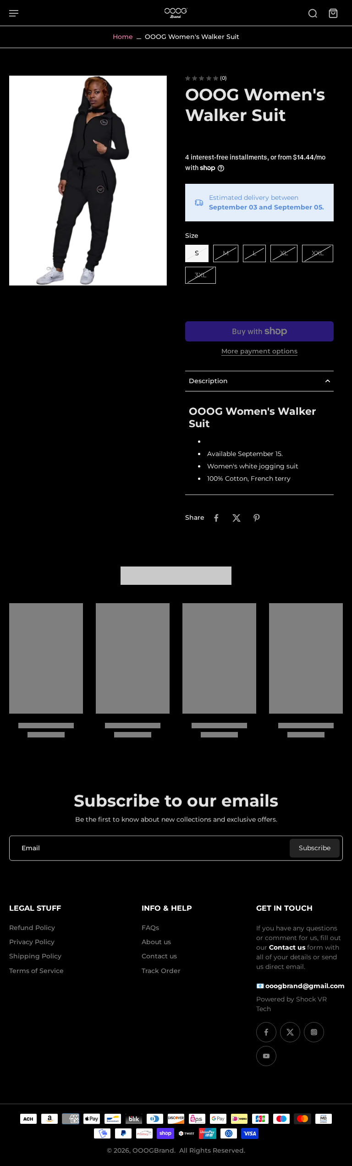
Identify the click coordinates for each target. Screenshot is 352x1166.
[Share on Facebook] (216, 518)
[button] (259, 303)
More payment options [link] (259, 351)
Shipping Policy (35, 956)
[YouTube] (266, 1056)
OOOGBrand (153, 1150)
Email (31, 848)
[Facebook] (266, 1032)
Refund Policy (32, 928)
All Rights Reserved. (212, 1150)
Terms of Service (36, 971)
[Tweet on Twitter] (236, 518)
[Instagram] (314, 1032)
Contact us (159, 956)
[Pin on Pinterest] (257, 518)
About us (156, 942)
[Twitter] (290, 1032)
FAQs (150, 928)
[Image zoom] (88, 181)
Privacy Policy (32, 942)
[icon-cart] (333, 13)
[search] (312, 13)
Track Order (161, 971)
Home (123, 37)
